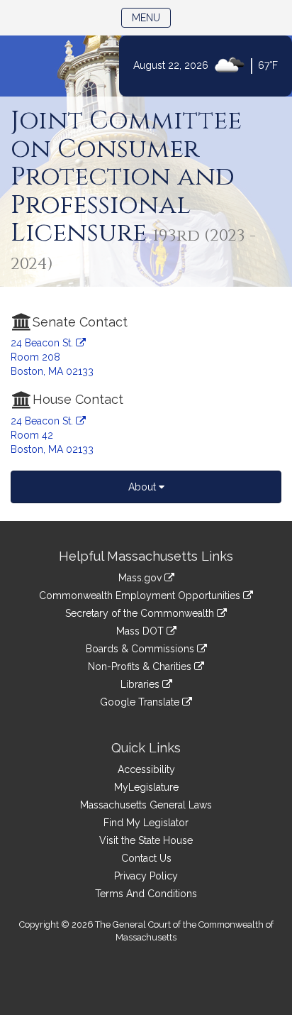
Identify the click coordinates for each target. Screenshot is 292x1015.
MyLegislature (146, 787)
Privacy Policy (146, 876)
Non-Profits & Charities (141, 666)
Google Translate (141, 702)
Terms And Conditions (146, 893)
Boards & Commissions (141, 648)
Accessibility (146, 769)
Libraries (141, 684)
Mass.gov (141, 577)
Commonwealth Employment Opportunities (141, 595)
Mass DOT (141, 631)
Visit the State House (146, 840)
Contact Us (146, 858)
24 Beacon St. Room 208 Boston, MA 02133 (52, 357)
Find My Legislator (146, 822)
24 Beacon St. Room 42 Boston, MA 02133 (52, 435)
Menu (151, 17)
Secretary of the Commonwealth (141, 613)
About (143, 487)
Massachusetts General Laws (146, 805)
